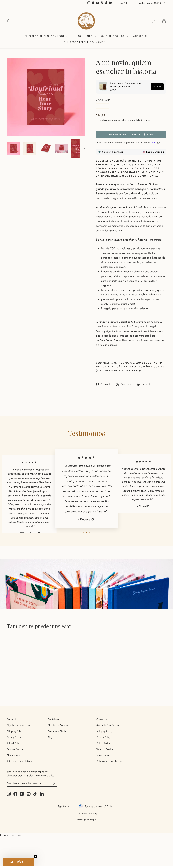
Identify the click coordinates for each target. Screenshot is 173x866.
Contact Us (12, 719)
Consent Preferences (11, 835)
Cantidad (103, 99)
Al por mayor (13, 755)
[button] (18, 862)
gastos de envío (107, 120)
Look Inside (85, 36)
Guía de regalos (113, 36)
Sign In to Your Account (18, 725)
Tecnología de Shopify (86, 819)
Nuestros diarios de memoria (46, 36)
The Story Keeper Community (85, 42)
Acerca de (140, 36)
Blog (50, 737)
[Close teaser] (35, 856)
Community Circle (57, 731)
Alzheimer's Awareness (59, 725)
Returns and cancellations (19, 761)
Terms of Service (15, 749)
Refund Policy (13, 743)
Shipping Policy (15, 731)
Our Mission (54, 719)
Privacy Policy (14, 737)
